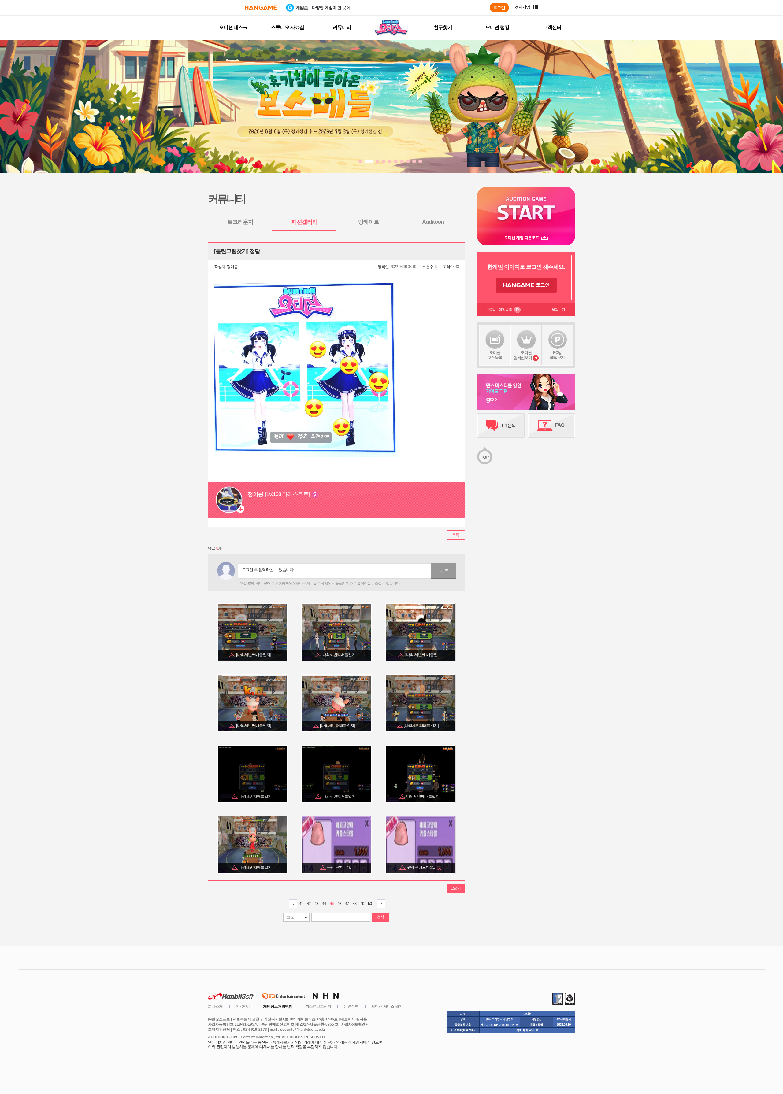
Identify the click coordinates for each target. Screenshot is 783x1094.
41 (301, 903)
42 (308, 903)
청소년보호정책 (318, 1006)
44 (324, 903)
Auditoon (433, 222)
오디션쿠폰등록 (495, 355)
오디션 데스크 (233, 27)
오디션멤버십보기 (523, 355)
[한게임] (261, 7)
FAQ (551, 425)
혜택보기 (558, 310)
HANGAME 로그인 (526, 285)
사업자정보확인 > (354, 1024)
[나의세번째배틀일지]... (255, 654)
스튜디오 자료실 (287, 27)
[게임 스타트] (526, 208)
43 (316, 903)
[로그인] (499, 7)
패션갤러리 (304, 222)
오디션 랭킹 (497, 27)
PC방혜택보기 (557, 355)
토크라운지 (240, 222)
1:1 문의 (501, 425)
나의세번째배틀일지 (339, 654)
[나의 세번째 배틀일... (423, 654)
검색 (380, 917)
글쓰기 (456, 888)
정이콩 (232, 266)
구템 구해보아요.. (423, 867)
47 (347, 903)
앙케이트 (368, 222)
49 (362, 903)
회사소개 (215, 1006)
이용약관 (243, 1006)
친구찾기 (443, 27)
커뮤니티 (342, 27)
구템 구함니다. (339, 867)
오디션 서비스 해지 (387, 1006)
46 (339, 903)
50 (370, 903)
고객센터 (552, 27)
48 (354, 903)
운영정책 (351, 1006)
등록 (444, 571)
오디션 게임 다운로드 (526, 237)
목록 (455, 535)
